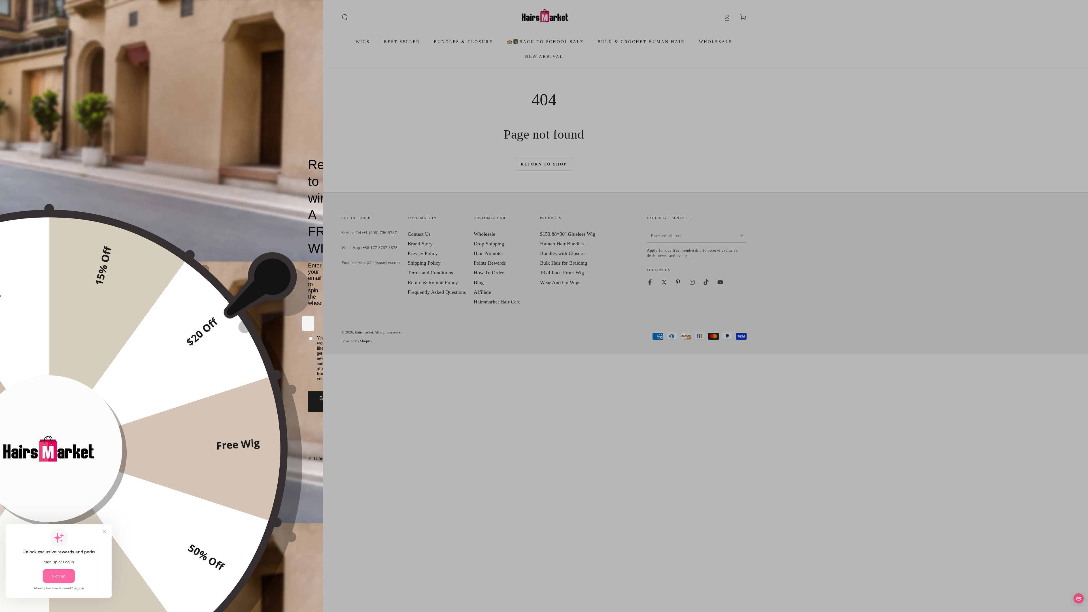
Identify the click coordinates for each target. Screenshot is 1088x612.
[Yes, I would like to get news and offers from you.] (308, 358)
